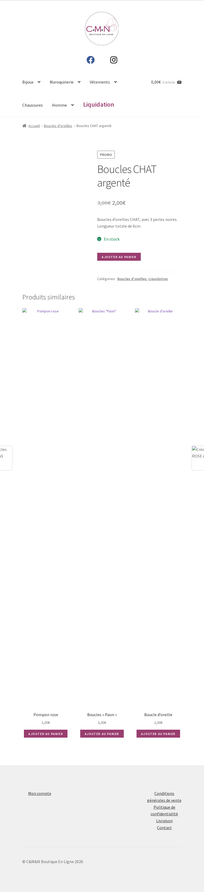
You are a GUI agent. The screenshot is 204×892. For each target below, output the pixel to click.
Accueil (34, 125)
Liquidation (158, 278)
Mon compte (39, 793)
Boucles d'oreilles (58, 125)
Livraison (164, 820)
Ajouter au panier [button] (45, 734)
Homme (59, 105)
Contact (164, 827)
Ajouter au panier (119, 257)
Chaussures (32, 105)
